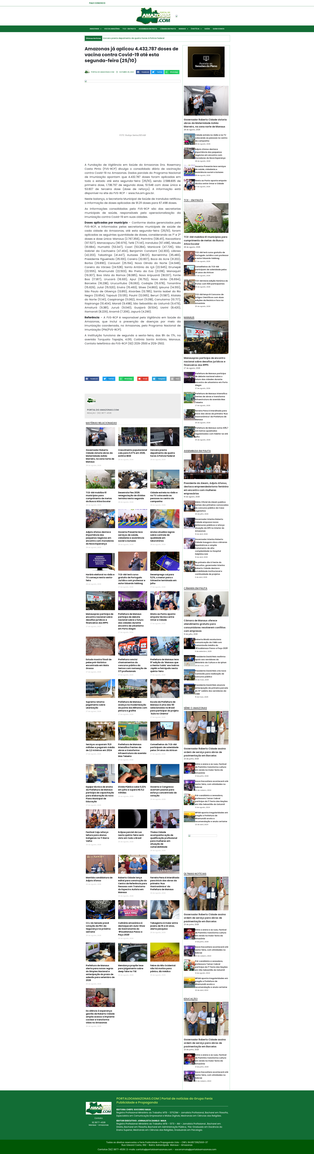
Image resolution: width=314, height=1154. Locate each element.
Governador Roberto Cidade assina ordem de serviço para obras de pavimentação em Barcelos (205, 752)
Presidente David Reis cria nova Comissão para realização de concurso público (210, 674)
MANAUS (182, 29)
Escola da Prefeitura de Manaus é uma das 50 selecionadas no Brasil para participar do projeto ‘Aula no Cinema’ (164, 707)
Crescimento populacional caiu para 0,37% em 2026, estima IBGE (132, 453)
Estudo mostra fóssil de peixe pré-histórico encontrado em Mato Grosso (98, 664)
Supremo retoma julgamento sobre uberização (95, 704)
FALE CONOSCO (97, 3)
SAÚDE (207, 29)
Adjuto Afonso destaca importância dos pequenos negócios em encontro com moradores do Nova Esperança (100, 538)
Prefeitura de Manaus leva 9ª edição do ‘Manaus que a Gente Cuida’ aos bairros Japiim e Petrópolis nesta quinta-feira (164, 665)
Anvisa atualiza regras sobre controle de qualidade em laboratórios (162, 536)
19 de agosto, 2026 (192, 496)
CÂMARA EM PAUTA (168, 29)
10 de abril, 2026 (201, 534)
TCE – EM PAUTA (129, 29)
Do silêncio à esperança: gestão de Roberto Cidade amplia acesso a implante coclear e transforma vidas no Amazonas (100, 1016)
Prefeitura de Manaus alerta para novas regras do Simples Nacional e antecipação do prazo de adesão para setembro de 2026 (100, 973)
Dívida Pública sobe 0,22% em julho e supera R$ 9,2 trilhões (132, 789)
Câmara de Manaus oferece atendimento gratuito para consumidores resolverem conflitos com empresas (205, 626)
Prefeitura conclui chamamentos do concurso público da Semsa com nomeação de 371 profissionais (132, 665)
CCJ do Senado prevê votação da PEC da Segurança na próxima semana (98, 927)
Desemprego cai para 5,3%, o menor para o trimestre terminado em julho (163, 579)
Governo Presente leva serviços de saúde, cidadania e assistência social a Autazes (131, 536)
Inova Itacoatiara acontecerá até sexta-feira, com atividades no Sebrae (211, 784)
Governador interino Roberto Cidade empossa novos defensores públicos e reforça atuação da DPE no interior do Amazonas (209, 525)
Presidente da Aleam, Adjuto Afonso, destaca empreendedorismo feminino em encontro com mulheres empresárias (206, 488)
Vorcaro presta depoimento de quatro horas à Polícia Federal (162, 453)
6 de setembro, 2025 (203, 651)
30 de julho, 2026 (201, 514)
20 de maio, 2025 (202, 680)
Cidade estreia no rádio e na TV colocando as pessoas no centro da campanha (163, 497)
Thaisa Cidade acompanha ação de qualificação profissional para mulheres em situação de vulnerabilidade (163, 839)
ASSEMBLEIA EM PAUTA (148, 29)
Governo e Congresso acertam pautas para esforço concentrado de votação (163, 791)
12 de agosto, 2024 (202, 807)
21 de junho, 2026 (202, 776)
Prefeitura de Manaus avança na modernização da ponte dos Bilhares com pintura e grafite (132, 706)
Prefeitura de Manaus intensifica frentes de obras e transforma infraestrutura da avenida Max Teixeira (132, 750)
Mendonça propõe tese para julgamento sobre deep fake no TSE (130, 968)
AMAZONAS (94, 29)
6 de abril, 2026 (201, 577)
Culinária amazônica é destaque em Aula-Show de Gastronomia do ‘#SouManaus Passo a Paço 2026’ (131, 929)
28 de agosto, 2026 (192, 129)
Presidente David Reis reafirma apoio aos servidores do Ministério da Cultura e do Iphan (210, 659)
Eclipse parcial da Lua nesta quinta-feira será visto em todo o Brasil (131, 835)
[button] (143, 72)
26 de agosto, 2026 (202, 422)
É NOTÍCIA (195, 29)
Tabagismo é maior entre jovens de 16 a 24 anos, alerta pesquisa (164, 926)
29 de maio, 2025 (202, 665)
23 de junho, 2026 (191, 759)
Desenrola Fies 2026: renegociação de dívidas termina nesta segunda (131, 495)
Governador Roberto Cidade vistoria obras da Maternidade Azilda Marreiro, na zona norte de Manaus (100, 456)
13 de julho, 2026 (191, 634)
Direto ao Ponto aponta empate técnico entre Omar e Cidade (162, 617)
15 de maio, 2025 (201, 697)
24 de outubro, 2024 (203, 790)
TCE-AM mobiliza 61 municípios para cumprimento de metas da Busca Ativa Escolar (99, 497)
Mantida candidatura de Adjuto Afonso (99, 879)
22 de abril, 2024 (201, 824)
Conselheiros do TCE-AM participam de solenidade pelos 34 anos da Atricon (164, 747)
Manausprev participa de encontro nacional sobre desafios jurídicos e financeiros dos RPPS (99, 618)
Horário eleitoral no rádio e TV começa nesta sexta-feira (100, 577)
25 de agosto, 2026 (202, 287)
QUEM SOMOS (218, 29)
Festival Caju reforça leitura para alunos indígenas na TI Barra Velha (97, 836)
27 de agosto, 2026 (202, 186)
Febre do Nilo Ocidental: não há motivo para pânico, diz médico (163, 968)
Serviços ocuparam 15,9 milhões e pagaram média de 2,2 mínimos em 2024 (100, 747)
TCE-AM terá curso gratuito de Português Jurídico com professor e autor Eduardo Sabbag (131, 579)
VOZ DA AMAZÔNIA (112, 29)
